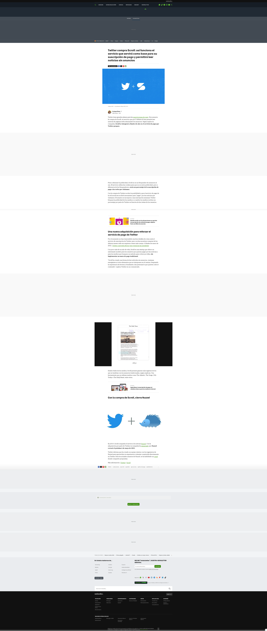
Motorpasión (143, 600)
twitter (128, 467)
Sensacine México (122, 618)
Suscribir (157, 566)
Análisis (110, 564)
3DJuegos (108, 600)
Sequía (116, 41)
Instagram (167, 5)
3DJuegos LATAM (110, 618)
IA (152, 41)
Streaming (97, 564)
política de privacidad (153, 569)
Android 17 (128, 555)
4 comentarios (113, 66)
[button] (117, 111)
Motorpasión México (143, 619)
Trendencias (154, 600)
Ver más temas (99, 578)
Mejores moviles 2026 (109, 555)
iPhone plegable (120, 555)
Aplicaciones (116, 467)
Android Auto (147, 41)
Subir (168, 594)
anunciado (145, 446)
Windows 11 (124, 572)
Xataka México (98, 618)
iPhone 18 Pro (154, 555)
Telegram (164, 5)
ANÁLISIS (100, 5)
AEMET (107, 41)
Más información (144, 629)
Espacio (123, 564)
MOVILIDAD (129, 5)
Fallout (121, 41)
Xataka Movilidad (125, 567)
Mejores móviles (134, 41)
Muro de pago (142, 467)
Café (141, 41)
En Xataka (132, 218)
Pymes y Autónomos (165, 603)
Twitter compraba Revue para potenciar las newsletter (130, 246)
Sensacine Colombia (120, 621)
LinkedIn (162, 577)
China (112, 41)
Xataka (96, 600)
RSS (157, 577)
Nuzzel (143, 444)
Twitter (171, 5)
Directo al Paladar (133, 600)
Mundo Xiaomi (98, 609)
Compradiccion (155, 604)
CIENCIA (121, 5)
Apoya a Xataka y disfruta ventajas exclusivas (158, 582)
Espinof (119, 602)
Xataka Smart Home (98, 607)
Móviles (96, 567)
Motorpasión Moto (145, 602)
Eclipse (156, 41)
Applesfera (97, 604)
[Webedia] (169, 1)
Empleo (110, 572)
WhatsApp (159, 5)
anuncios (134, 467)
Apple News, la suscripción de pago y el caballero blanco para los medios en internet (143, 388)
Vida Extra (108, 602)
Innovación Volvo (136, 18)
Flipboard (123, 66)
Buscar (169, 588)
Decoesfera (154, 602)
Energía (110, 567)
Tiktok (162, 5)
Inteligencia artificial (126, 570)
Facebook (119, 66)
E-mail (125, 66)
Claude (133, 555)
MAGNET (136, 5)
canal (156, 456)
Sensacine (120, 600)
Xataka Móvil (98, 602)
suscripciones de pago (140, 117)
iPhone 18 (127, 41)
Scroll (129, 463)
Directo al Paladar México (133, 619)
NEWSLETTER (145, 5)
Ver (134, 504)
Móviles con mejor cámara (143, 555)
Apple (96, 570)
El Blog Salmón (166, 600)
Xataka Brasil (98, 620)
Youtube (169, 5)
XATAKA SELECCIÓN (111, 5)
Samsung (110, 570)
